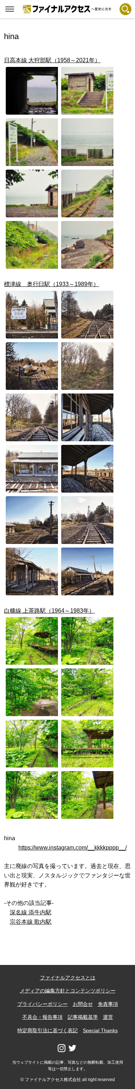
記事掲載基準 (83, 1017)
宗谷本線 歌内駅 (30, 922)
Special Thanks (100, 1030)
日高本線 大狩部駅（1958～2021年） (52, 60)
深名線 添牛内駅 (30, 912)
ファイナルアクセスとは (67, 977)
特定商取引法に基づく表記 (47, 1030)
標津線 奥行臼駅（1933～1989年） (51, 284)
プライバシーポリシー (42, 1004)
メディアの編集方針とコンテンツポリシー (68, 991)
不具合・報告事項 (42, 1017)
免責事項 (108, 1004)
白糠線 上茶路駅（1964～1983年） (49, 611)
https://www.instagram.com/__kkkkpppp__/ (72, 848)
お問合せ (83, 1004)
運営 (108, 1017)
